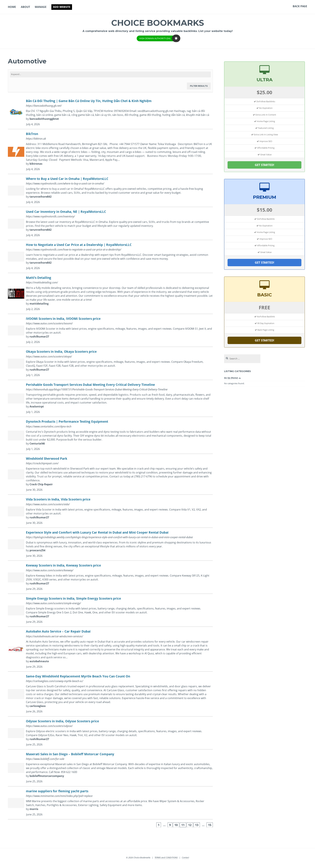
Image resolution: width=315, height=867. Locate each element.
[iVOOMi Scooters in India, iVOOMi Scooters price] (110, 330)
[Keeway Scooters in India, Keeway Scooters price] (110, 577)
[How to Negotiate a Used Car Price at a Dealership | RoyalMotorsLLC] (110, 256)
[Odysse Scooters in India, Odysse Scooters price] (110, 733)
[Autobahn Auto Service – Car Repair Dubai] (110, 649)
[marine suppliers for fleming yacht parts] (110, 803)
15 (209, 825)
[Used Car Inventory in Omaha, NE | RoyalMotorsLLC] (110, 223)
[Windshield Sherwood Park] (110, 474)
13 (196, 825)
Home (12, 7)
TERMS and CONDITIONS (166, 857)
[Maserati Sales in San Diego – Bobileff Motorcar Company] (110, 768)
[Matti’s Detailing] (110, 293)
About (25, 7)
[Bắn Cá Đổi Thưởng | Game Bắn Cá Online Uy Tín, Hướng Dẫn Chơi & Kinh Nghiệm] (110, 112)
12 (189, 825)
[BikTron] (110, 151)
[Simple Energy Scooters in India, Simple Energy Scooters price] (110, 610)
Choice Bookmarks (157, 23)
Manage (40, 7)
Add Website (61, 7)
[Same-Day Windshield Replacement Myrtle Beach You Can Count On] (110, 694)
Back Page (300, 6)
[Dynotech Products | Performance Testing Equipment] (110, 435)
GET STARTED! (264, 165)
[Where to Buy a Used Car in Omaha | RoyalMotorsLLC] (110, 190)
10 (176, 825)
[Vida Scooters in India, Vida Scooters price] (110, 511)
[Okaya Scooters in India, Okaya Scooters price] (110, 363)
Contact (185, 857)
